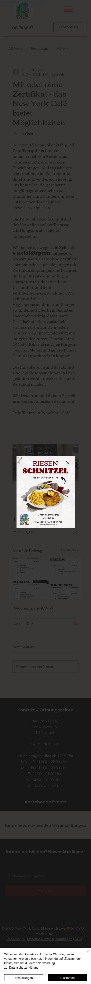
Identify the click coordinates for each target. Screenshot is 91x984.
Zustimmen (67, 978)
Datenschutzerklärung (24, 967)
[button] (67, 463)
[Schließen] (85, 954)
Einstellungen (24, 978)
